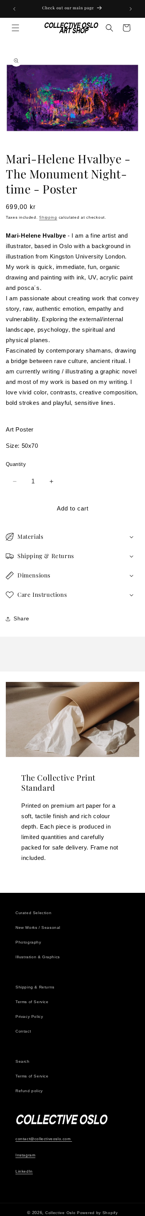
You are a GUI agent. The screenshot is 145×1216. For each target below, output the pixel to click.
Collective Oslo (60, 1213)
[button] (15, 27)
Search (22, 1061)
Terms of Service (32, 1002)
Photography (28, 942)
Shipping (48, 217)
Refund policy (29, 1091)
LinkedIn (24, 1171)
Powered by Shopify (97, 1213)
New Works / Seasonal (37, 927)
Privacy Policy (29, 1016)
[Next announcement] (130, 8)
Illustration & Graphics (37, 957)
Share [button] (21, 618)
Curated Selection (33, 913)
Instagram (25, 1155)
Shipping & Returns (35, 987)
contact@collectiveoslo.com (43, 1139)
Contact (23, 1031)
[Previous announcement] (14, 8)
